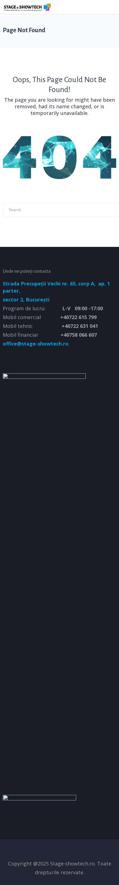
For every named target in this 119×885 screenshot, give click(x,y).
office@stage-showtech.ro (36, 343)
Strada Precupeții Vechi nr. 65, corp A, (50, 283)
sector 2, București (26, 299)
